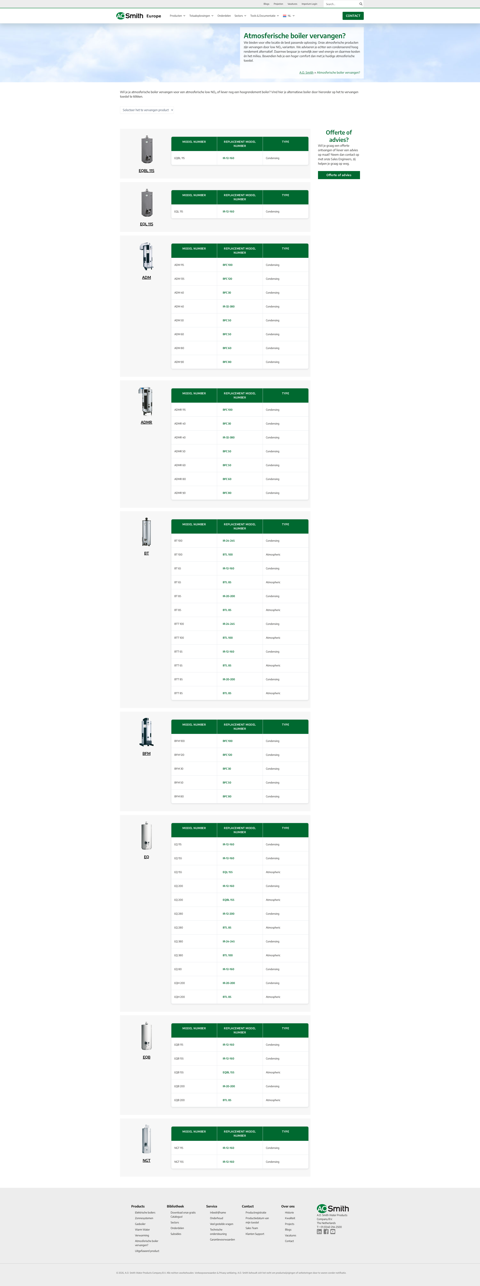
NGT (146, 1160)
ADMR (146, 422)
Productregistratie (256, 1212)
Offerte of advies (338, 175)
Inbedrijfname (218, 1212)
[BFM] (146, 731)
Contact (248, 1206)
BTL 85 (227, 582)
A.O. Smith (306, 72)
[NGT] (146, 1138)
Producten (176, 15)
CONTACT (353, 16)
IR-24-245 (229, 540)
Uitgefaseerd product (147, 1250)
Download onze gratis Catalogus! (183, 1214)
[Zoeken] (361, 4)
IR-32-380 (229, 306)
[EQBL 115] (146, 149)
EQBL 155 (228, 899)
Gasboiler (140, 1223)
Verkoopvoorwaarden (206, 1272)
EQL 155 (228, 872)
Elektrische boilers (145, 1212)
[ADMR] (146, 400)
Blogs (288, 1229)
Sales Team (252, 1228)
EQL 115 (146, 223)
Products (138, 1206)
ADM (146, 277)
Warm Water (142, 1229)
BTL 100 (228, 554)
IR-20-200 (229, 596)
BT (146, 553)
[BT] (146, 531)
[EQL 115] (146, 202)
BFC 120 (227, 278)
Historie (289, 1212)
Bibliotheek (175, 1206)
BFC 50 (227, 320)
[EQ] (146, 835)
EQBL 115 (146, 170)
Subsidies (176, 1233)
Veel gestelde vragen (221, 1223)
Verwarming (142, 1235)
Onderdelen (224, 15)
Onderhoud (216, 1218)
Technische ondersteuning (218, 1231)
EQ (146, 856)
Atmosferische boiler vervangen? (146, 1243)
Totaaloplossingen (199, 15)
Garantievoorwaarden (222, 1239)
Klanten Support (255, 1233)
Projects (289, 1223)
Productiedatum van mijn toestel (257, 1220)
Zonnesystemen (144, 1218)
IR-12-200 (228, 913)
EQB (146, 1057)
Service (211, 1206)
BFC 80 (227, 361)
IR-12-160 (228, 158)
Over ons (288, 1206)
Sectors (239, 15)
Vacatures (290, 1235)
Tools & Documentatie (262, 15)
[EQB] (146, 1035)
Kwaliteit (290, 1218)
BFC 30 (227, 292)
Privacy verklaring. (228, 1272)
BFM (146, 753)
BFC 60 (227, 348)
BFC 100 (227, 264)
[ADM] (146, 255)
